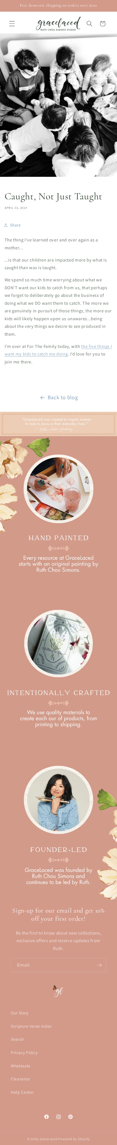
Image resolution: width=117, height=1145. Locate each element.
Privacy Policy (24, 1052)
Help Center (22, 1092)
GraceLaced (49, 1139)
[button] (12, 23)
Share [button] (15, 225)
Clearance (20, 1078)
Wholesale (20, 1065)
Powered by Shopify (74, 1139)
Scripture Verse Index (31, 1026)
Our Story (20, 1012)
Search (17, 1039)
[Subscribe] (99, 965)
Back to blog (63, 397)
